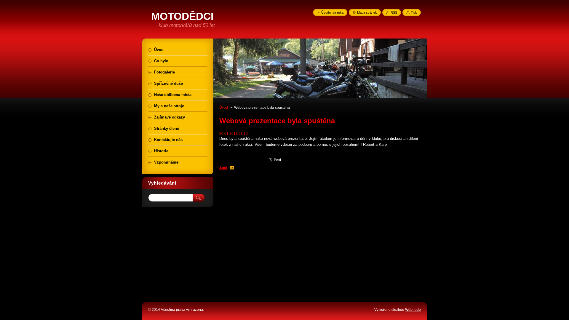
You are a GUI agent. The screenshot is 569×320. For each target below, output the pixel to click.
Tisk (414, 12)
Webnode (413, 309)
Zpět (223, 167)
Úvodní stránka (332, 12)
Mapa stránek (367, 12)
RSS (394, 12)
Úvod (223, 107)
